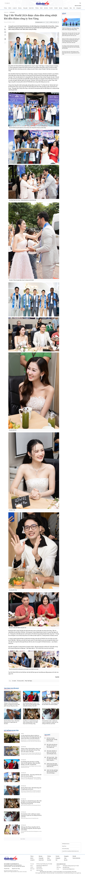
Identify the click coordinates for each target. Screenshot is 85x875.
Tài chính (51, 8)
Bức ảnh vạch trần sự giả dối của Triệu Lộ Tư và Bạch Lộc (52, 746)
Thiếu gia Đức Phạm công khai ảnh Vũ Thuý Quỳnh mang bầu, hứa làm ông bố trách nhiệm (31, 828)
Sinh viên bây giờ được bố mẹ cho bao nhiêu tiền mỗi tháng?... (52, 771)
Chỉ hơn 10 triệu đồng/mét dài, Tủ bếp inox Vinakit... (52, 739)
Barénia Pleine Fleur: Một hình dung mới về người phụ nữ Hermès (11, 722)
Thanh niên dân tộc (76, 858)
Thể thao (37, 8)
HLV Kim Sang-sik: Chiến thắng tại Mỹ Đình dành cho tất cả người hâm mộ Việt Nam (70, 53)
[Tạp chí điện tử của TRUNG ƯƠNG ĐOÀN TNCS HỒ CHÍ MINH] (42, 3)
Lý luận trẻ (15, 8)
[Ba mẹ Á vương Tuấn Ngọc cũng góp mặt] (33, 609)
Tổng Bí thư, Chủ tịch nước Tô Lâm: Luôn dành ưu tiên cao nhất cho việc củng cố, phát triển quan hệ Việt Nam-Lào (71, 34)
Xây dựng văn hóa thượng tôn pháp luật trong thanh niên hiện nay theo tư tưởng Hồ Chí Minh (70, 47)
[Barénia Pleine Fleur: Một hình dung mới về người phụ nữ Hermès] (12, 714)
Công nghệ (25, 8)
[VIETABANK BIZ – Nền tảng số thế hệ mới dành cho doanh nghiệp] (50, 696)
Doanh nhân (31, 8)
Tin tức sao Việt (20, 680)
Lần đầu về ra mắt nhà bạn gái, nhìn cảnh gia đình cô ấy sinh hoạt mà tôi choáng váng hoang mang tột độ (31, 802)
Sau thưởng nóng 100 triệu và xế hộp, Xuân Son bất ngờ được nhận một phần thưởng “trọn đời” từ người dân (30, 763)
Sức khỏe (46, 8)
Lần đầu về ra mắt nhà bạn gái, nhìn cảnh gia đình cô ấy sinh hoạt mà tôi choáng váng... (30, 722)
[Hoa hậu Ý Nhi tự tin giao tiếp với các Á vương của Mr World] (33, 240)
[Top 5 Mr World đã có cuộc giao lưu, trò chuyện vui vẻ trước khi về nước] (21, 659)
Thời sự (5, 8)
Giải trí (41, 8)
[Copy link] (5, 35)
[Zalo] (5, 29)
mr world (14, 680)
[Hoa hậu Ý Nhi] (33, 470)
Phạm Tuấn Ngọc (28, 680)
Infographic (58, 858)
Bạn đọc (60, 8)
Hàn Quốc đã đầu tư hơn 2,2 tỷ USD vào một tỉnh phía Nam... (52, 752)
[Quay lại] (5, 43)
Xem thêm (22, 839)
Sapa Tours (64, 846)
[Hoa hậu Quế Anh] (33, 390)
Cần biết (56, 8)
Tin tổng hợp (12, 12)
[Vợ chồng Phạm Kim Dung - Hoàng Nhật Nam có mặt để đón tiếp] (33, 182)
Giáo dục (20, 8)
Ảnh (74, 8)
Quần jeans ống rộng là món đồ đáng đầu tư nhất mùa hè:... (52, 765)
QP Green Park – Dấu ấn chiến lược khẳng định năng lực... (52, 759)
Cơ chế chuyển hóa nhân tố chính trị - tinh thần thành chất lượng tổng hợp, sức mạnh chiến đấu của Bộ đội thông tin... (31, 737)
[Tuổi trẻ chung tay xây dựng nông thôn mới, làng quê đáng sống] (71, 21)
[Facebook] (5, 26)
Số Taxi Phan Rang (65, 848)
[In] (5, 39)
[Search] (80, 3)
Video (71, 8)
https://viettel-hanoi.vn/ (73, 851)
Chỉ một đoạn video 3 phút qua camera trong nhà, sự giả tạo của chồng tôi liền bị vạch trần (50, 722)
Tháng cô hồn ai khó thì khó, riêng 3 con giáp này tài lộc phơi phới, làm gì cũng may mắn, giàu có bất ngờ (31, 750)
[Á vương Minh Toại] (33, 550)
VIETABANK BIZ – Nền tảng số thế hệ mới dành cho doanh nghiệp (50, 703)
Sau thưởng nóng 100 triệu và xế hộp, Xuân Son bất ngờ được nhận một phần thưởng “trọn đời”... (31, 704)
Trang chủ (6, 12)
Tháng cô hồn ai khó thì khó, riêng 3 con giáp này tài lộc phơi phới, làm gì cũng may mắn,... (12, 704)
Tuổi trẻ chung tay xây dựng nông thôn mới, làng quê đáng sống (70, 28)
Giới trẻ (9, 8)
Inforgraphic (78, 8)
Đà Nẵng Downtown (65, 843)
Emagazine (66, 8)
